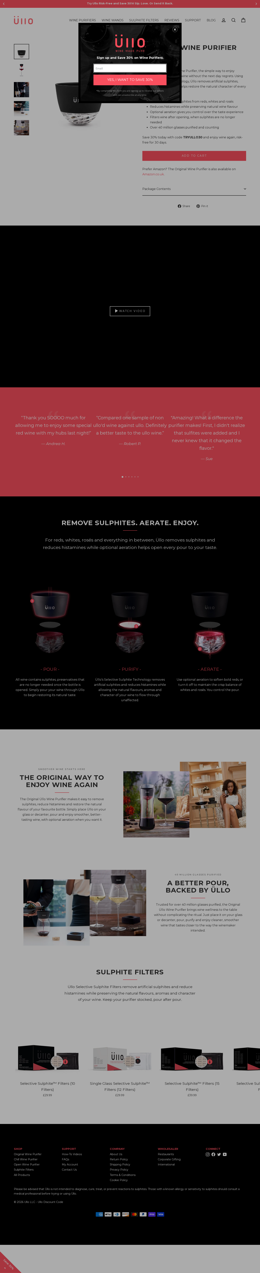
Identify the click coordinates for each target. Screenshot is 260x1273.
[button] (175, 29)
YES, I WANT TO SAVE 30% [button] (130, 80)
